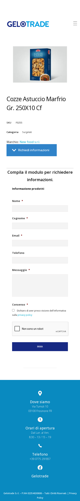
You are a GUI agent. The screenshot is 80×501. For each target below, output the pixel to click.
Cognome (20, 218)
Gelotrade (40, 476)
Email (17, 235)
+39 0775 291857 (40, 459)
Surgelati (27, 132)
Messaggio (21, 270)
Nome (17, 201)
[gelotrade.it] (28, 24)
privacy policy (24, 315)
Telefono (18, 253)
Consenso (20, 304)
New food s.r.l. (30, 142)
